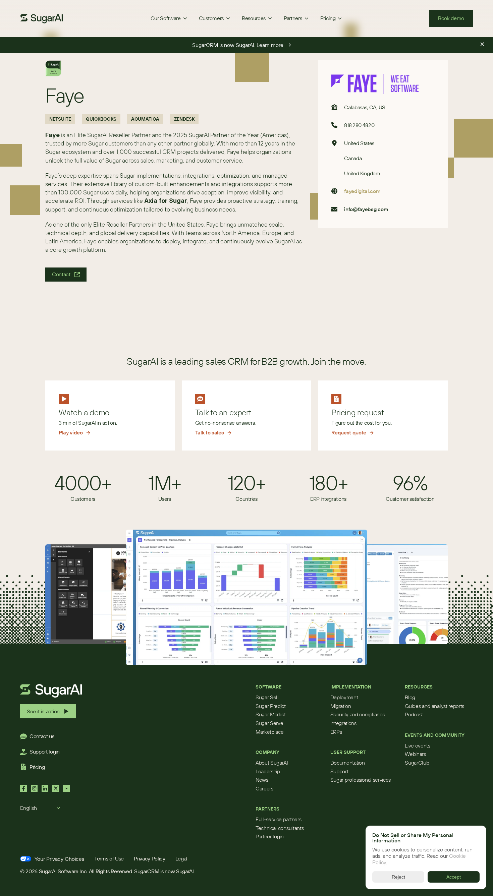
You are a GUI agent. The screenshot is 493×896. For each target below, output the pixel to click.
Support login (45, 751)
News (262, 779)
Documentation (347, 762)
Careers (264, 788)
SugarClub (417, 762)
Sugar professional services (360, 779)
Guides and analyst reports (434, 706)
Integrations (343, 723)
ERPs (336, 731)
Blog (410, 697)
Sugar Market (271, 714)
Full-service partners (278, 819)
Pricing (37, 767)
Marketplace (269, 731)
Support (339, 771)
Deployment (344, 697)
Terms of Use (109, 858)
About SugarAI (272, 762)
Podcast (414, 714)
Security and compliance (357, 714)
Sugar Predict (271, 706)
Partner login (270, 836)
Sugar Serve (269, 723)
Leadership (268, 771)
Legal (181, 858)
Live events (417, 745)
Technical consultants (280, 828)
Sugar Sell (267, 697)
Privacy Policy (149, 858)
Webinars (415, 754)
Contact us (42, 736)
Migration (340, 706)
